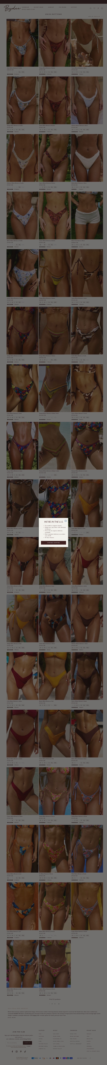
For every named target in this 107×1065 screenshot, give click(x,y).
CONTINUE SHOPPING (53, 542)
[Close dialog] (65, 521)
